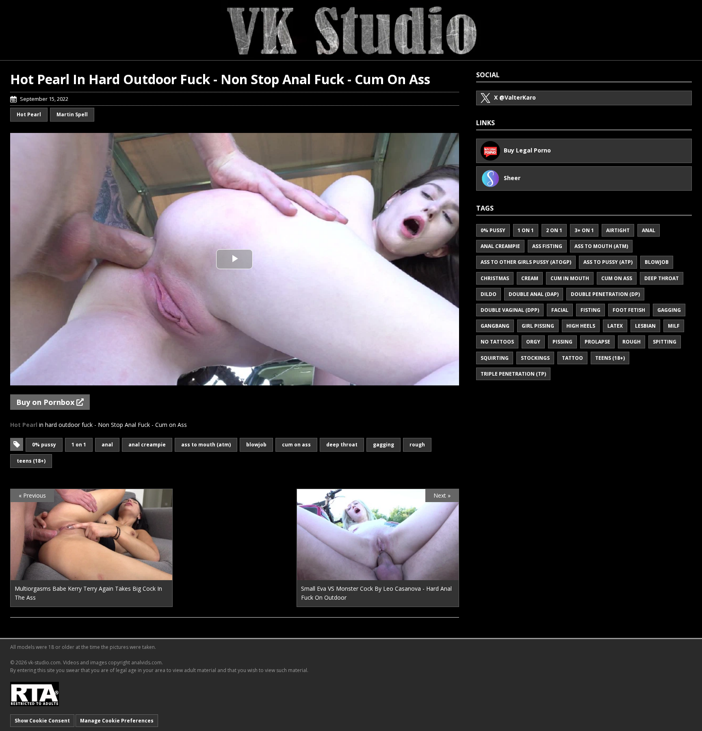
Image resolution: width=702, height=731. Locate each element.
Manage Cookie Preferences (117, 720)
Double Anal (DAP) (534, 294)
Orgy (533, 341)
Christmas (495, 278)
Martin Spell (72, 114)
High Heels (580, 325)
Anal (107, 444)
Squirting (495, 358)
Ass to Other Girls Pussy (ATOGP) (526, 262)
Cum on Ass (296, 444)
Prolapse (597, 341)
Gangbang (495, 325)
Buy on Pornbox (46, 402)
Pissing (562, 341)
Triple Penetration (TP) (513, 373)
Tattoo (572, 358)
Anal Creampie (147, 444)
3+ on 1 (584, 230)
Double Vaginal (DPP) (510, 310)
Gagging (383, 444)
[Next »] (378, 575)
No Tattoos (497, 341)
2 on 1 (554, 230)
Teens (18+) (31, 460)
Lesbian (645, 325)
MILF (674, 325)
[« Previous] (91, 575)
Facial (559, 310)
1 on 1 (79, 444)
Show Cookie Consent (42, 720)
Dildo (488, 294)
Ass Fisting (547, 246)
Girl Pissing (538, 325)
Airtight (618, 230)
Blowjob (256, 444)
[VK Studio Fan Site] (351, 29)
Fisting (590, 310)
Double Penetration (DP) (605, 294)
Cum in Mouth (569, 278)
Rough (417, 444)
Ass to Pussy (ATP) (608, 262)
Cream (529, 278)
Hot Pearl (29, 114)
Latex (615, 325)
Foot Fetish (629, 310)
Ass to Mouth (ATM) (206, 444)
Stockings (535, 358)
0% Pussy (44, 444)
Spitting (664, 341)
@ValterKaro (515, 97)
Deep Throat (342, 444)
